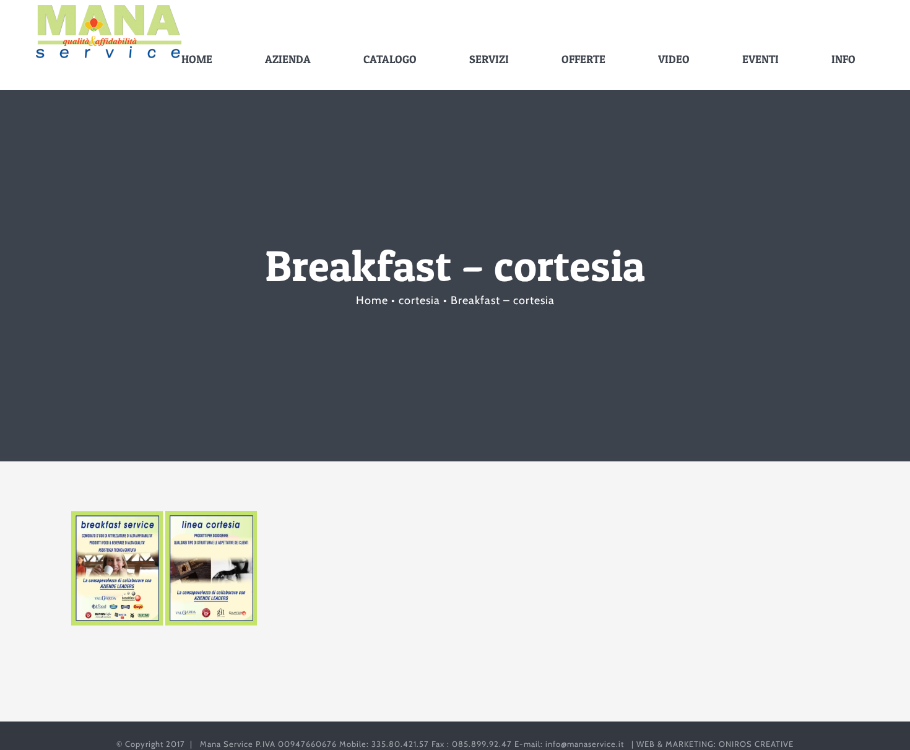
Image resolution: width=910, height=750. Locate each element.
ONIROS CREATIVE (756, 744)
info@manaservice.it (584, 744)
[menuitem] (204, 59)
